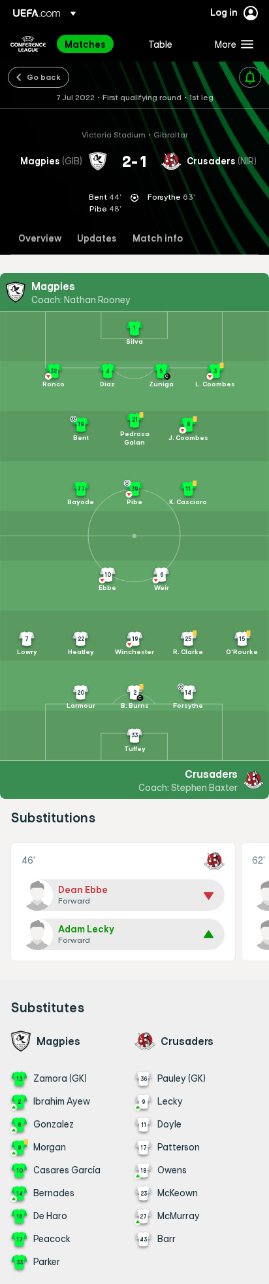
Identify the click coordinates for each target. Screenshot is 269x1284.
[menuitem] (95, 44)
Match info (158, 239)
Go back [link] (44, 76)
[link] (85, 44)
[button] (231, 44)
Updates (97, 239)
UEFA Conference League (28, 44)
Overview (39, 239)
